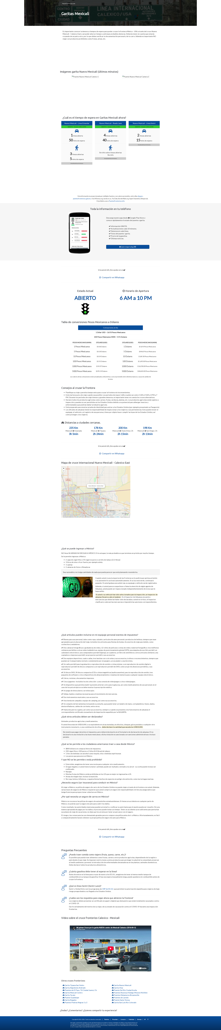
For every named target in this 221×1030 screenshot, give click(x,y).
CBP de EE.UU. (108, 889)
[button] (85, 233)
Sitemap (139, 1019)
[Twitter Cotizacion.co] (145, 1019)
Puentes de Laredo (121, 998)
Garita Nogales (70, 1000)
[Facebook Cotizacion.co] (148, 1019)
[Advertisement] (110, 55)
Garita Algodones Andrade (75, 988)
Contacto (123, 1019)
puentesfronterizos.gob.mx (82, 199)
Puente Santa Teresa (122, 1000)
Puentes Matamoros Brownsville (126, 995)
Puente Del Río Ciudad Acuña (125, 990)
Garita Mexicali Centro (73, 993)
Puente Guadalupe (71, 998)
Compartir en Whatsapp (112, 277)
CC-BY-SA (117, 517)
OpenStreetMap (106, 517)
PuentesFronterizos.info (117, 201)
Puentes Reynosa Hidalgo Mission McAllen (130, 993)
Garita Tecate (69, 995)
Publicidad (131, 1019)
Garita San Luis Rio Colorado (125, 1002)
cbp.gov (140, 196)
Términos (106, 1019)
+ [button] (63, 468)
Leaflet (95, 517)
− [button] (63, 471)
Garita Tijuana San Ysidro (74, 985)
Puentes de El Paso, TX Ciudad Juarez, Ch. (80, 990)
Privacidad (115, 1019)
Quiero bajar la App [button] (127, 247)
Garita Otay (118, 988)
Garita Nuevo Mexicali (122, 985)
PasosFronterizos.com (68, 3)
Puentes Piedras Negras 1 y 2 (75, 1002)
